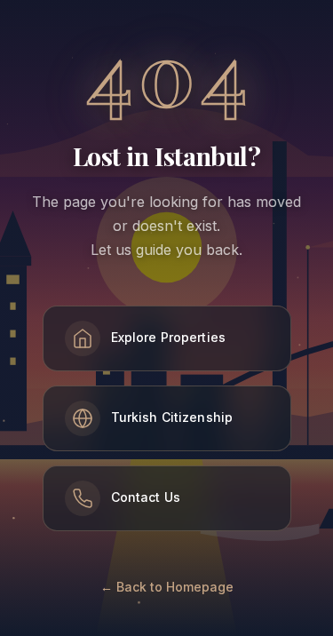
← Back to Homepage (167, 586)
